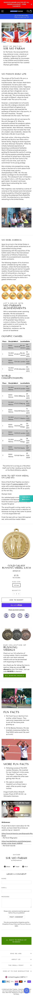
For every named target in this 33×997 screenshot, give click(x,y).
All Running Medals (14, 675)
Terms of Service (25, 924)
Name (4, 878)
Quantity (16, 590)
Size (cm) (16, 581)
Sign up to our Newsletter (16, 971)
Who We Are (16, 953)
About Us (16, 959)
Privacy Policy (13, 924)
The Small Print (16, 965)
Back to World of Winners (18, 941)
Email (4, 887)
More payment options (16, 610)
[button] (26, 498)
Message (6, 896)
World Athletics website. (18, 470)
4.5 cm (16, 585)
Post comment (16, 917)
